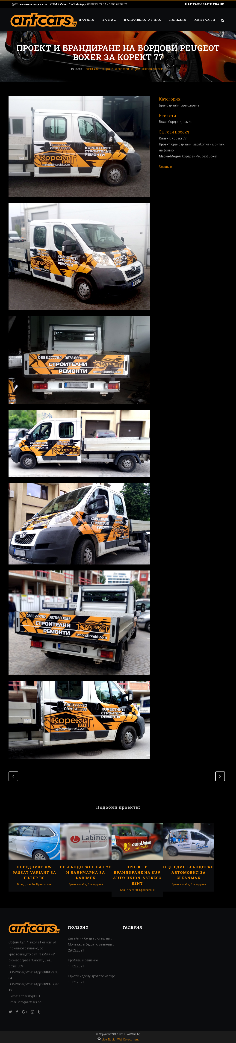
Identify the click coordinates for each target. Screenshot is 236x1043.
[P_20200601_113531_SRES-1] (79, 762)
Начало (75, 69)
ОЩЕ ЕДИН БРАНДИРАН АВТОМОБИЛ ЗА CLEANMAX (188, 872)
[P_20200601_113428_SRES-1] (79, 567)
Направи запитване (204, 4)
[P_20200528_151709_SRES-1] (79, 313)
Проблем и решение (83, 960)
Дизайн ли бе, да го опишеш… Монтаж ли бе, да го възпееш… (91, 941)
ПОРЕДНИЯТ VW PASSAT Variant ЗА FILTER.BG (34, 872)
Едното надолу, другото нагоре (91, 976)
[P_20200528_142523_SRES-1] (79, 407)
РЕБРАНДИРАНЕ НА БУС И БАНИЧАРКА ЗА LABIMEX (85, 872)
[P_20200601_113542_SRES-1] (79, 678)
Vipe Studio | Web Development (120, 1039)
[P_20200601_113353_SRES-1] (79, 480)
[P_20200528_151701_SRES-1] (79, 200)
